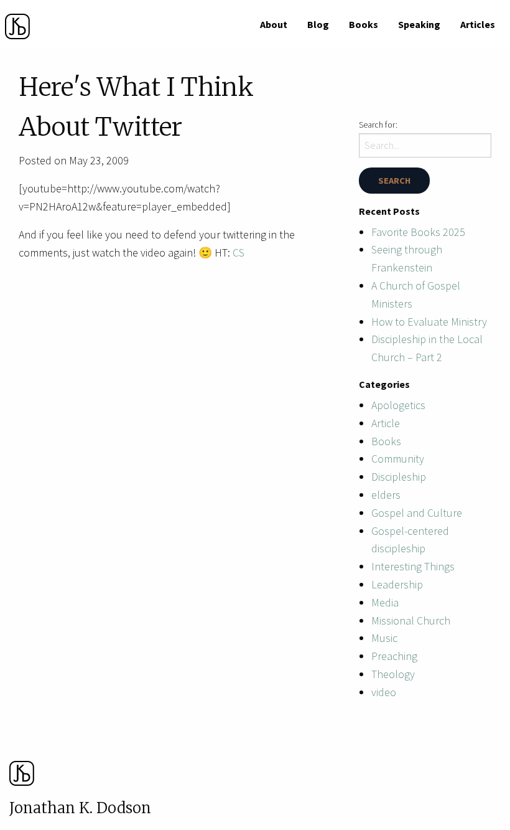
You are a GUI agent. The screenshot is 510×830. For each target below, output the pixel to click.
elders (386, 495)
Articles (477, 24)
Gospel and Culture (416, 513)
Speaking (419, 24)
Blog (318, 24)
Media (385, 602)
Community (397, 458)
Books (363, 24)
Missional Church (410, 620)
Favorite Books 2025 (418, 232)
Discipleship (398, 476)
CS (238, 252)
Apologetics (398, 405)
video (383, 692)
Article (385, 423)
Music (384, 638)
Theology (393, 674)
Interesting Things (413, 566)
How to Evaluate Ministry (429, 321)
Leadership (397, 584)
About (273, 24)
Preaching (394, 656)
